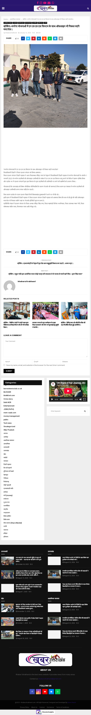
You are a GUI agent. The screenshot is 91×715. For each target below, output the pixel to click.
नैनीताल (6, 478)
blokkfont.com (9, 395)
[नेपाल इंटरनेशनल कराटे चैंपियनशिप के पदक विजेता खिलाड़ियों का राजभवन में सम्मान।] (54, 587)
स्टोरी (45, 22)
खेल (5, 454)
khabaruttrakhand (11, 33)
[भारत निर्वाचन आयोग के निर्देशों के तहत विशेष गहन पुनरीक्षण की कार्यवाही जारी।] (54, 561)
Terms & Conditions (62, 707)
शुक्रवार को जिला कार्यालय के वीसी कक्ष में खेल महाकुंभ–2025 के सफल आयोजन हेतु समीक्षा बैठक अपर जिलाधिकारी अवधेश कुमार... (29, 606)
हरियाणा (6, 537)
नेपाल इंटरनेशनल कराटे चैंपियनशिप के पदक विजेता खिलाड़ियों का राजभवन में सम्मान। (75, 585)
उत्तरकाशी (6, 447)
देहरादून (6, 475)
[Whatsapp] (57, 691)
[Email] (51, 691)
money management (12, 416)
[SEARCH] (84, 411)
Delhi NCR (7, 402)
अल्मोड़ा (6, 437)
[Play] (52, 399)
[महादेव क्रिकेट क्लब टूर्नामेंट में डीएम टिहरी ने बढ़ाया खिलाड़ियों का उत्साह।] (7, 621)
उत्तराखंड (15, 22)
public (6, 420)
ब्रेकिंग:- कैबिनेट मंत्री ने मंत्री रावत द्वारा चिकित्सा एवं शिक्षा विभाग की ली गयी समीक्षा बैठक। (16, 325)
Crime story (8, 399)
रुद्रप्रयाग (7, 513)
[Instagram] (38, 691)
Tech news (8, 423)
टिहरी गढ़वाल (21, 22)
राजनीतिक (35, 22)
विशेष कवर (41, 22)
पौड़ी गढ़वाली (7, 485)
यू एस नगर (6, 502)
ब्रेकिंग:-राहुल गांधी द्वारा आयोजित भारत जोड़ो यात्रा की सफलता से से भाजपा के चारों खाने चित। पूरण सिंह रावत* (46, 274)
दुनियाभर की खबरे (9, 471)
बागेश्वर (6, 492)
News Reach (72, 702)
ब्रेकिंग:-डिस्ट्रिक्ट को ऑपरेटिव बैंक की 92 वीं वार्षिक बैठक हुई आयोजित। (73, 324)
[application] (68, 391)
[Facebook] (32, 691)
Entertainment (9, 406)
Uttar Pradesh (9, 430)
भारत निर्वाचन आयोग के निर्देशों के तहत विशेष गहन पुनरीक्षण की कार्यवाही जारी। (75, 558)
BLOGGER (7, 392)
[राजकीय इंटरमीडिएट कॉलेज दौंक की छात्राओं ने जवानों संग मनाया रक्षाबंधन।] (54, 574)
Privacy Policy (24, 707)
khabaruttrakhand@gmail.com (50, 679)
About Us (34, 707)
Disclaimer (50, 707)
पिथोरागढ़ (6, 482)
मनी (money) (8, 495)
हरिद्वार (5, 533)
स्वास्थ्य (6, 530)
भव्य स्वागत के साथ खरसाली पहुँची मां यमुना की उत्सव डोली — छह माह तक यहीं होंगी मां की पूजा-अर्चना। (29, 559)
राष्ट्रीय (6, 509)
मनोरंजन (6, 499)
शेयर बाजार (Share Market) (13, 523)
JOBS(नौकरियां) (9, 409)
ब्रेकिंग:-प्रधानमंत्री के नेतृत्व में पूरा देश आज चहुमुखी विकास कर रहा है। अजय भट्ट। (45, 263)
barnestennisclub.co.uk (13, 389)
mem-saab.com (10, 413)
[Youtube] (45, 691)
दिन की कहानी (28, 22)
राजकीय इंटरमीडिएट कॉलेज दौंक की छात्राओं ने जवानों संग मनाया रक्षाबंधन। (75, 572)
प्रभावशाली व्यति (8, 488)
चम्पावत (6, 461)
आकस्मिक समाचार (8, 22)
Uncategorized (9, 426)
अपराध (6, 433)
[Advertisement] (45, 149)
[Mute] (80, 399)
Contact (42, 707)
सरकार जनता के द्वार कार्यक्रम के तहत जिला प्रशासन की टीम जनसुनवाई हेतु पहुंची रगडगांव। (45, 325)
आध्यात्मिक (7, 444)
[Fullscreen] (84, 399)
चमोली (5, 457)
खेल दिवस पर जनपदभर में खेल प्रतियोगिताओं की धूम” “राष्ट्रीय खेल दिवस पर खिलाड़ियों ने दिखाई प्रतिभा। (29, 633)
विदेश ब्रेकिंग (7, 516)
